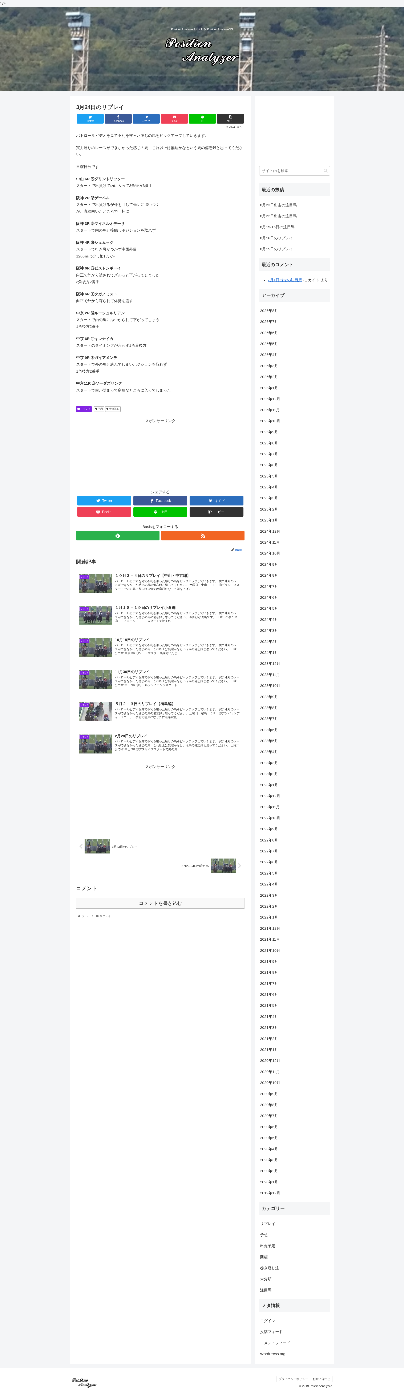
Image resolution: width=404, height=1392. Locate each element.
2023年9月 (269, 697)
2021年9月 (269, 961)
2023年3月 (269, 763)
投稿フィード (271, 1332)
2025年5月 (269, 476)
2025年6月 (269, 465)
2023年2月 (269, 774)
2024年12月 (270, 531)
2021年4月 (269, 1017)
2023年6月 (269, 730)
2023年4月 (269, 752)
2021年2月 (269, 1039)
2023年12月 (270, 663)
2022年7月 (269, 851)
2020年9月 (269, 1094)
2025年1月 (269, 520)
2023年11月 (270, 675)
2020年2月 (269, 1171)
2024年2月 (269, 642)
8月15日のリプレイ (276, 249)
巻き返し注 (269, 1268)
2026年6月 (269, 333)
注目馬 (265, 1290)
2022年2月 (269, 906)
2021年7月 (269, 983)
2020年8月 (269, 1105)
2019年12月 (270, 1193)
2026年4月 (269, 355)
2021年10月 (270, 950)
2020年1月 (269, 1182)
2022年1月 (269, 917)
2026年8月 (269, 311)
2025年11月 (270, 410)
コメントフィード (275, 1343)
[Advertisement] (160, 453)
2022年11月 (270, 807)
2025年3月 (269, 498)
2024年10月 (270, 553)
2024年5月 (269, 608)
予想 (264, 1235)
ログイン (267, 1321)
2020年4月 (269, 1149)
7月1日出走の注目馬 (285, 280)
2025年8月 (269, 443)
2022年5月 (269, 873)
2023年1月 (269, 785)
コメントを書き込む (160, 903)
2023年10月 (270, 686)
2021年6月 (269, 994)
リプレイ (85, 408)
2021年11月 (270, 939)
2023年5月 (269, 741)
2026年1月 (269, 388)
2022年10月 (270, 818)
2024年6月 (269, 597)
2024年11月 (270, 542)
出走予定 (267, 1246)
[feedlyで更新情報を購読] (117, 535)
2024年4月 (269, 619)
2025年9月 (269, 432)
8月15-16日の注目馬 (277, 227)
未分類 (265, 1279)
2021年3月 (269, 1027)
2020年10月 (270, 1083)
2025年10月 (270, 421)
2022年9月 (269, 829)
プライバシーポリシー (293, 1379)
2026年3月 (269, 366)
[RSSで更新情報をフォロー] (203, 535)
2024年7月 (269, 586)
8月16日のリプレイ (276, 238)
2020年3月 (269, 1160)
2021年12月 (270, 928)
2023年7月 (269, 719)
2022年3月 (269, 895)
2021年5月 (269, 1005)
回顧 (264, 1257)
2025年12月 (270, 399)
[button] (325, 170)
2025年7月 (269, 454)
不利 (100, 408)
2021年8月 (269, 972)
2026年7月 (269, 322)
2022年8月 (269, 840)
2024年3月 (269, 630)
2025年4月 (269, 487)
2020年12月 (270, 1061)
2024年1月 (269, 653)
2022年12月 (270, 796)
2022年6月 (269, 862)
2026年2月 (269, 377)
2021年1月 (269, 1050)
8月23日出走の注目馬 (278, 205)
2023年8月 (269, 708)
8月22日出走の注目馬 (278, 216)
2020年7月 (269, 1116)
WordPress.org (272, 1354)
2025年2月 (269, 509)
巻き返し (114, 408)
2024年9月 (269, 564)
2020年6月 (269, 1127)
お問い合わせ (321, 1379)
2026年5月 (269, 344)
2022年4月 (269, 884)
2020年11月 (270, 1072)
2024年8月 (269, 575)
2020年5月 (269, 1138)
